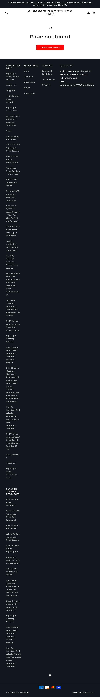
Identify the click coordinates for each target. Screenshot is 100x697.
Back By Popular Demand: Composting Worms (12, 262)
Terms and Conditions (47, 72)
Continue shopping (50, 47)
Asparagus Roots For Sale (21, 692)
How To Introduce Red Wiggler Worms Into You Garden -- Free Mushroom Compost (13, 417)
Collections (29, 82)
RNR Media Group (88, 692)
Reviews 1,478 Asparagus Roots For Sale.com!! (12, 121)
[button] (6, 12)
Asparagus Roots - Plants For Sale (12, 76)
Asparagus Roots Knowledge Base (11, 473)
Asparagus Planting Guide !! (11, 339)
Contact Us (11, 85)
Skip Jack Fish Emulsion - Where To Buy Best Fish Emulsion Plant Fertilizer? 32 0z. (13, 284)
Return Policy (48, 80)
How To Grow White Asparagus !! (12, 159)
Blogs (8, 131)
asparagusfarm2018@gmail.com (77, 85)
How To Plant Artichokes (12, 137)
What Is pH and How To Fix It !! (11, 182)
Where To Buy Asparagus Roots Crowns (13, 148)
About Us (10, 463)
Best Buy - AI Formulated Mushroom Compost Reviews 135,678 (12, 355)
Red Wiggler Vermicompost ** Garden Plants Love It (13, 325)
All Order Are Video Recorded (12, 99)
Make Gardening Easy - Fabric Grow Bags (12, 245)
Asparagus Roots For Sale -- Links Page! (13, 171)
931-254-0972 (71, 78)
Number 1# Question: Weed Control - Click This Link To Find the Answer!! (12, 213)
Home (27, 71)
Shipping (10, 91)
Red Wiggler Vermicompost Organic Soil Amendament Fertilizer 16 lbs (13, 441)
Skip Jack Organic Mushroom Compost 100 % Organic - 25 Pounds (13, 308)
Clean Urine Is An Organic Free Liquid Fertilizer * (12, 231)
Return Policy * (12, 456)
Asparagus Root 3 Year (11, 109)
